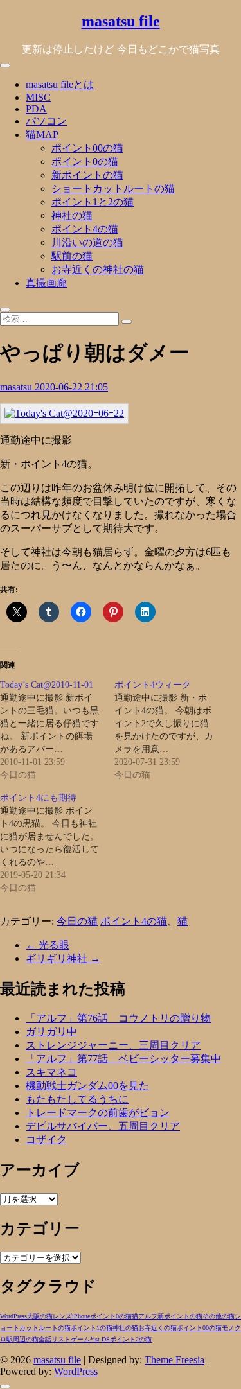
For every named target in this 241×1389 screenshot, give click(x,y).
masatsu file (121, 21)
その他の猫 (218, 1316)
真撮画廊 (46, 282)
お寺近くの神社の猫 (97, 269)
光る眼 (47, 944)
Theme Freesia (174, 1359)
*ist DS (100, 1339)
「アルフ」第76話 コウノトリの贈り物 (118, 1018)
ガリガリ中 (51, 1031)
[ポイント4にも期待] (57, 843)
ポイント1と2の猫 (92, 202)
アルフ (147, 1316)
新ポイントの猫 (87, 175)
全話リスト (55, 1339)
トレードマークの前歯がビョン (98, 1112)
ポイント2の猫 (131, 1339)
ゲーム (80, 1339)
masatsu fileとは (60, 84)
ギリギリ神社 (63, 958)
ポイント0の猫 (84, 161)
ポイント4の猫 (84, 228)
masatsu (17, 386)
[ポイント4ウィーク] (171, 730)
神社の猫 (72, 215)
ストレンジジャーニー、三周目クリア (113, 1045)
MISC (38, 97)
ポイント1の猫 (91, 1327)
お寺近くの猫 (157, 1327)
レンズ (62, 1316)
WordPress (13, 1316)
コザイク (46, 1139)
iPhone (81, 1316)
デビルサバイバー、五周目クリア (103, 1126)
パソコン (46, 121)
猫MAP (42, 134)
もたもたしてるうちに (77, 1099)
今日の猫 (77, 921)
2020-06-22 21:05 (71, 386)
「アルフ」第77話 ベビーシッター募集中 (123, 1058)
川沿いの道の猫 (87, 242)
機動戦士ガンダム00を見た (87, 1085)
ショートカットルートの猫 (113, 188)
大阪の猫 (40, 1316)
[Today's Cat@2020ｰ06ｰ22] (64, 413)
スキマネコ (51, 1072)
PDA (36, 108)
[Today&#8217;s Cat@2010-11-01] (57, 730)
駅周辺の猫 (22, 1339)
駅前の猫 (72, 255)
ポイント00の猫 (87, 148)
